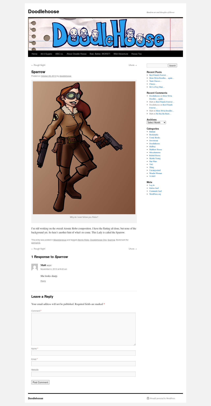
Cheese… (153, 84)
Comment (36, 310)
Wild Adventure (121, 53)
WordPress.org (155, 194)
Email (34, 359)
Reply (43, 280)
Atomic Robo (83, 239)
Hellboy (152, 146)
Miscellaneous (59, 239)
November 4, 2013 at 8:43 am (54, 269)
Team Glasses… (155, 81)
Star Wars (153, 161)
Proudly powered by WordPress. (163, 398)
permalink (35, 242)
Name (34, 348)
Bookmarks (153, 134)
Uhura (133, 65)
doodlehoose (65, 75)
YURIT (152, 176)
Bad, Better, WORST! (100, 53)
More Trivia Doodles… (165, 110)
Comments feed (155, 191)
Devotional (153, 140)
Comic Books (154, 137)
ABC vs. (59, 53)
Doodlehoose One (98, 239)
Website (35, 369)
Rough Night (38, 65)
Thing (151, 167)
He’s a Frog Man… (157, 86)
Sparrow (111, 239)
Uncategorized (155, 170)
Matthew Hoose (155, 149)
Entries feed (154, 188)
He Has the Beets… (163, 113)
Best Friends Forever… (158, 75)
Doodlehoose (43, 11)
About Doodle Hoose (76, 53)
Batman (152, 131)
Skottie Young (155, 158)
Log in (151, 185)
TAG (151, 164)
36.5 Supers (46, 53)
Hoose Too (136, 53)
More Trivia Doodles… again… (161, 78)
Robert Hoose (154, 155)
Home (34, 53)
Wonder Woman (155, 173)
